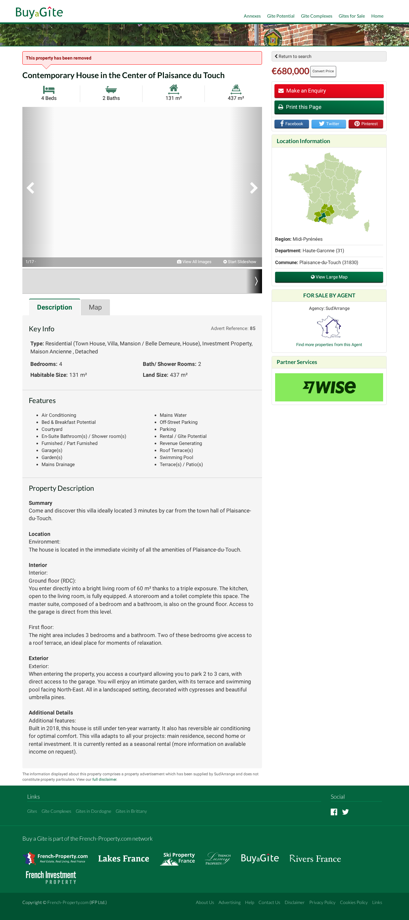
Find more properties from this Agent (329, 344)
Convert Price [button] (323, 71)
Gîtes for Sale (352, 16)
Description (54, 307)
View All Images (196, 261)
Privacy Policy (322, 902)
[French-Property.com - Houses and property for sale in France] (59, 855)
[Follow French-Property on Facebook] (334, 811)
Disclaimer (295, 902)
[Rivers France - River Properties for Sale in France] (318, 855)
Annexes (252, 16)
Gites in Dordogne (93, 811)
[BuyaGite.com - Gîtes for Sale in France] (263, 855)
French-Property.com (68, 902)
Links (377, 902)
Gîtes (32, 811)
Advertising (230, 902)
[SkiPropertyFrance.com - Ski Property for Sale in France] (180, 855)
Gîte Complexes (316, 16)
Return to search (295, 56)
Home (377, 16)
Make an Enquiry (305, 90)
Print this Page (303, 107)
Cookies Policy (354, 902)
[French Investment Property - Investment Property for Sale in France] (54, 874)
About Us (205, 902)
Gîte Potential (281, 16)
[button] (38, 187)
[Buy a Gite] (38, 13)
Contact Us (269, 902)
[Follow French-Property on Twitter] (345, 811)
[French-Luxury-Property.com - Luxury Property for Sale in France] (221, 855)
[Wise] (329, 387)
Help (249, 902)
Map (95, 307)
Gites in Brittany (131, 811)
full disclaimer (104, 779)
